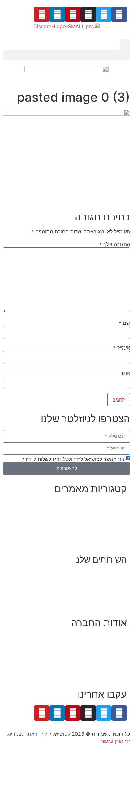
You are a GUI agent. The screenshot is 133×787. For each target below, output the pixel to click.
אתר (125, 372)
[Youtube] (41, 14)
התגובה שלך (114, 244)
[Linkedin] (57, 14)
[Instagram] (88, 14)
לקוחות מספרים (110, 653)
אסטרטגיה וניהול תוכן (104, 581)
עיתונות (92, 660)
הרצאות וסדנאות (109, 603)
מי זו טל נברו (113, 638)
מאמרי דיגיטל (112, 518)
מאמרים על (114, 511)
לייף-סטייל (116, 533)
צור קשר (118, 675)
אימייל (121, 347)
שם (124, 322)
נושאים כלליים (112, 526)
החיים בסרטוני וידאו (106, 541)
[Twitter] (103, 14)
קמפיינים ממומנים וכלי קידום (97, 588)
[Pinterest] (72, 14)
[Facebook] (119, 14)
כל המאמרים (113, 504)
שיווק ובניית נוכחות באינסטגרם (94, 574)
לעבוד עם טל (113, 645)
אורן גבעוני (112, 741)
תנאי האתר (115, 667)
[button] (125, 44)
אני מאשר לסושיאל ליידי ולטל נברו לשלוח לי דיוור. (72, 459)
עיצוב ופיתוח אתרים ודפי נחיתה (94, 596)
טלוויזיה (72, 660)
